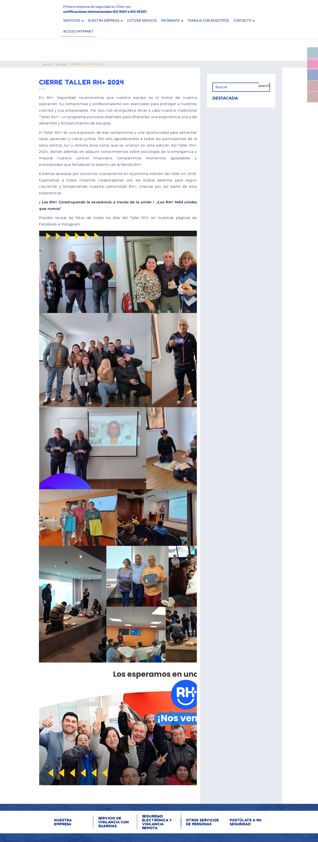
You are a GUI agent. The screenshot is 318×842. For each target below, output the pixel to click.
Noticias (60, 64)
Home (46, 64)
